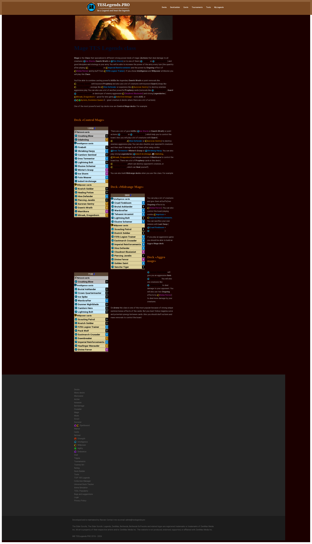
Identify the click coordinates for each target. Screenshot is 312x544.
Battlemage (79, 406)
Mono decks (79, 393)
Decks (164, 7)
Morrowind (78, 396)
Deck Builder (79, 471)
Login (76, 497)
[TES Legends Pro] (108, 7)
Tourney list (79, 465)
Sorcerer (78, 422)
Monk (76, 416)
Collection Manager (82, 481)
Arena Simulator (81, 487)
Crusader (78, 409)
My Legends (219, 7)
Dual (76, 455)
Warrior (77, 429)
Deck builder (175, 7)
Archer (77, 399)
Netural (77, 435)
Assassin (78, 402)
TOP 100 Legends (82, 478)
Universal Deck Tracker (84, 484)
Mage (76, 412)
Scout (76, 419)
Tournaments (197, 7)
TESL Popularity (81, 491)
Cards (185, 7)
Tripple (77, 458)
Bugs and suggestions (83, 494)
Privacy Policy (80, 500)
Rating (77, 468)
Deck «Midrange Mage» (127, 187)
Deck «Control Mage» (89, 120)
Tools (208, 7)
